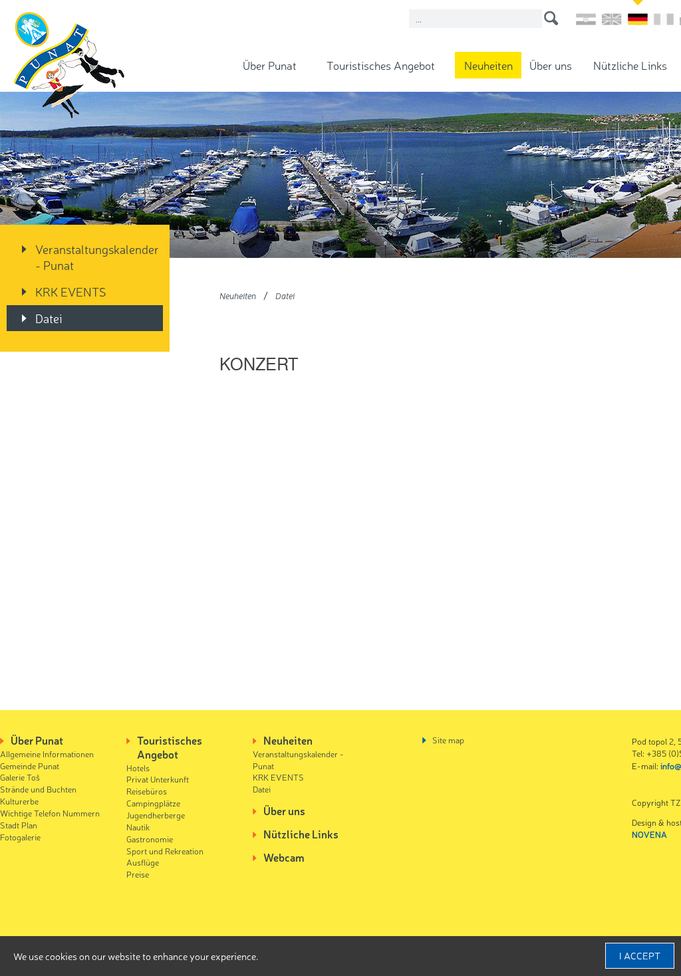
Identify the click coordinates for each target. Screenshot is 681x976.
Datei (49, 318)
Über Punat (270, 64)
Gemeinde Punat (29, 765)
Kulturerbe (19, 800)
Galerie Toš (20, 777)
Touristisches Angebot (381, 64)
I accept (639, 955)
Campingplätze (153, 802)
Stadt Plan (18, 824)
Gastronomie (149, 838)
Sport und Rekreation (165, 850)
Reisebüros (146, 790)
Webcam (284, 857)
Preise (137, 874)
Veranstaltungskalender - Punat (97, 257)
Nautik (138, 826)
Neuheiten (488, 64)
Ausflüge (142, 862)
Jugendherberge (155, 814)
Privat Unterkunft (157, 779)
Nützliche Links (630, 64)
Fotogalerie (20, 836)
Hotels (138, 767)
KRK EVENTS (70, 291)
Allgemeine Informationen (47, 753)
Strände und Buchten (38, 788)
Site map (448, 739)
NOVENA (649, 834)
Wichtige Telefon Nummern (50, 812)
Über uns (550, 64)
